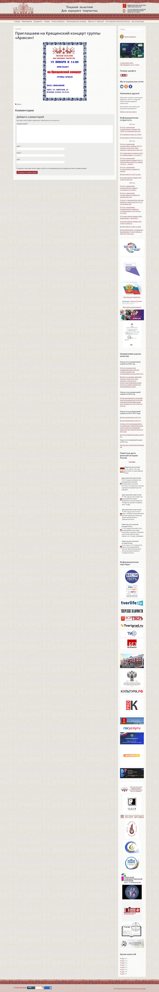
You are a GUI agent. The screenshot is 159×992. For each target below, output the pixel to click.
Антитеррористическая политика (118, 21)
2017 (122, 969)
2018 (122, 967)
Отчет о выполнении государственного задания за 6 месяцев (130, 169)
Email (19, 153)
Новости (18, 104)
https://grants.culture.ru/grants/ (132, 307)
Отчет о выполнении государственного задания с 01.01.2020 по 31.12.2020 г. (129, 188)
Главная (17, 21)
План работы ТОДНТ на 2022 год (131, 138)
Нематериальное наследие (76, 21)
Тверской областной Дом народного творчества (132, 988)
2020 (122, 963)
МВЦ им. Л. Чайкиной (96, 21)
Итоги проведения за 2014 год (131, 421)
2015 (122, 974)
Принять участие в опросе (128, 112)
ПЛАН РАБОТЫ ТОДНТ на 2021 (131, 174)
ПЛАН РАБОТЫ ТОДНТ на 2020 (131, 227)
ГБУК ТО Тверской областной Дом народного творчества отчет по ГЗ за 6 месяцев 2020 (131, 202)
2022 (122, 958)
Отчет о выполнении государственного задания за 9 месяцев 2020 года (130, 195)
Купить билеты (130, 37)
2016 (122, 971)
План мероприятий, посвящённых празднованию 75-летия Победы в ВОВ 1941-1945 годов (131, 232)
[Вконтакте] (122, 86)
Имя (19, 146)
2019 (122, 965)
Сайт (18, 160)
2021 (122, 961)
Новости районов (58, 21)
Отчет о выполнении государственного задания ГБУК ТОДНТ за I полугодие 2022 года (130, 129)
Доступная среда (138, 21)
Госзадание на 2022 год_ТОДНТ (131, 134)
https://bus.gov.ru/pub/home (131, 297)
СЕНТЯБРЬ (132, 462)
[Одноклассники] (126, 86)
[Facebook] (131, 86)
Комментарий (22, 124)
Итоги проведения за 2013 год (131, 417)
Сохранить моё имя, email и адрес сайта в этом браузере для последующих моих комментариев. (52, 168)
